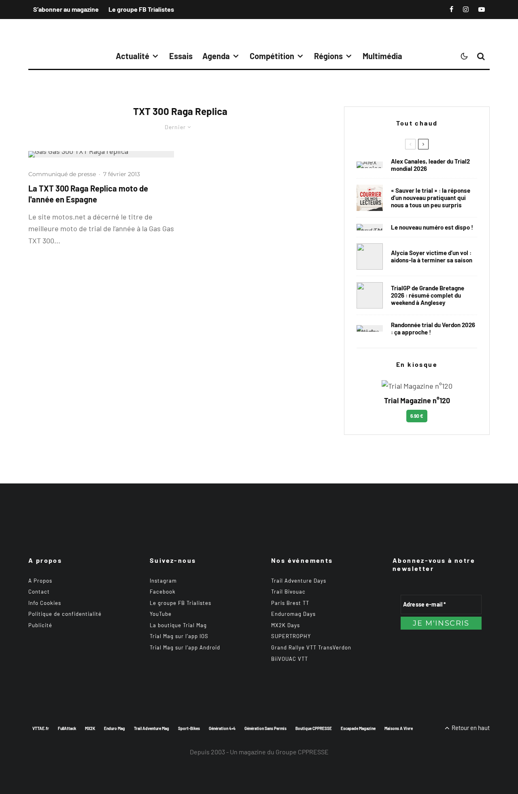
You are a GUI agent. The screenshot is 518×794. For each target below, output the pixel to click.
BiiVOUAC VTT (289, 659)
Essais (181, 56)
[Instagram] (465, 9)
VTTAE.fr (40, 728)
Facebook (163, 591)
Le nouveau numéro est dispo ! (432, 227)
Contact (39, 591)
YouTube (161, 614)
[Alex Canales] (370, 165)
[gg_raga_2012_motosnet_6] (101, 154)
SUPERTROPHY (291, 636)
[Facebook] (451, 9)
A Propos (40, 580)
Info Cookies (44, 603)
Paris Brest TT (290, 603)
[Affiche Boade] (370, 328)
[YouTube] (481, 9)
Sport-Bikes (189, 728)
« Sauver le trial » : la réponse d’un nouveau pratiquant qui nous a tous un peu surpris (430, 198)
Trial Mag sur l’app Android (185, 647)
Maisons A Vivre (398, 728)
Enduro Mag (114, 728)
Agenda (216, 56)
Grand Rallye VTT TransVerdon (311, 647)
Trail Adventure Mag (151, 728)
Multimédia (382, 56)
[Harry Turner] (370, 295)
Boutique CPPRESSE (313, 728)
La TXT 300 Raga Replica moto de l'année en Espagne (88, 193)
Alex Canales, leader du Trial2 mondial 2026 (430, 165)
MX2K (90, 728)
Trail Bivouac (288, 591)
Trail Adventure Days (298, 580)
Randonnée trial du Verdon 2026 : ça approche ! (433, 328)
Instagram (163, 580)
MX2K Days (285, 625)
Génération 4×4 (222, 728)
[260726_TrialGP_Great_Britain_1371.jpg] (370, 256)
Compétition (272, 56)
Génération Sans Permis (265, 728)
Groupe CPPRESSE (302, 752)
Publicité (40, 625)
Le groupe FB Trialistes (141, 9)
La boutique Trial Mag (178, 625)
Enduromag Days (293, 614)
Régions (328, 56)
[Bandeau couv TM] (370, 227)
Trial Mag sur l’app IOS (179, 636)
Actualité (132, 56)
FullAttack (67, 728)
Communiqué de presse (62, 174)
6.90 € (416, 416)
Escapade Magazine (358, 728)
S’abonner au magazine (66, 9)
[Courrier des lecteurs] (370, 198)
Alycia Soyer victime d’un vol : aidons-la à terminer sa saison (431, 256)
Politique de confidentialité (65, 614)
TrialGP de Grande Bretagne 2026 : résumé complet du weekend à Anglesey (427, 295)
